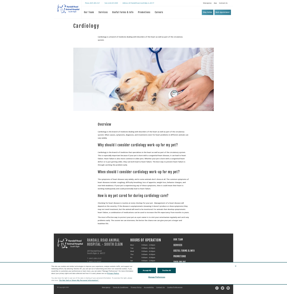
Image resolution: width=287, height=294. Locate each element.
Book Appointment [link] (223, 12)
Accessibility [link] (149, 287)
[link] (68, 8)
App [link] (215, 3)
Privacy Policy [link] (136, 287)
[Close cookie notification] (235, 266)
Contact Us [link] (223, 3)
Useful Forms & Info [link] (123, 12)
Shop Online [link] (207, 12)
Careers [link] (159, 12)
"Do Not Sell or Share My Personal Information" (78, 280)
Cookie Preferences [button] (175, 287)
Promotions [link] (144, 12)
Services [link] (103, 12)
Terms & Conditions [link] (120, 287)
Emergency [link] (207, 3)
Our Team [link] (89, 12)
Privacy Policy (113, 273)
